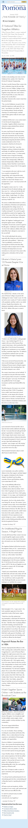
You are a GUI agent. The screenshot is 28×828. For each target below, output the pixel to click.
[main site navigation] (3, 1)
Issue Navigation (9, 21)
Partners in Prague (8, 806)
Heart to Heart (7, 815)
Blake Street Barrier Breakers (11, 811)
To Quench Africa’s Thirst (10, 808)
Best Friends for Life (9, 813)
